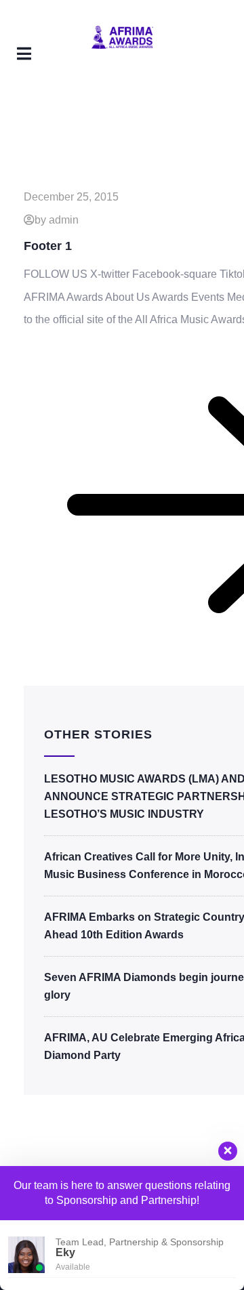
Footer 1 (48, 246)
